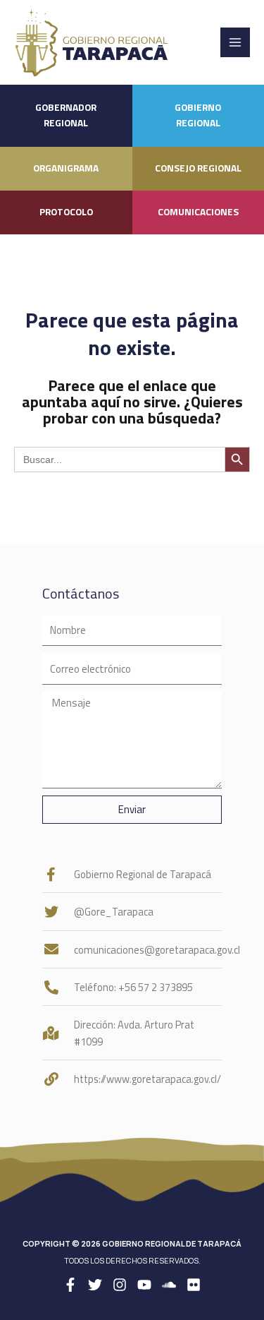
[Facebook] (70, 1285)
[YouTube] (144, 1285)
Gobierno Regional (198, 115)
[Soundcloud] (169, 1285)
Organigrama (66, 168)
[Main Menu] (235, 42)
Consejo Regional (198, 168)
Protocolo (66, 212)
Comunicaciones (198, 212)
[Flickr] (194, 1285)
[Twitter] (95, 1285)
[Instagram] (120, 1285)
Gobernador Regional (65, 115)
